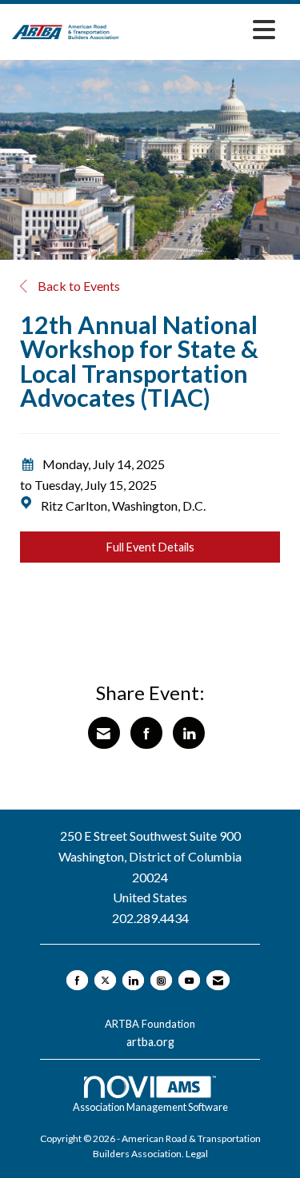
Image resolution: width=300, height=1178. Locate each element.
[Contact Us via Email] (218, 980)
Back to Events (77, 285)
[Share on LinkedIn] (189, 733)
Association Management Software (150, 1106)
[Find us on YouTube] (189, 980)
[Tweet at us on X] (105, 980)
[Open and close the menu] (201, 29)
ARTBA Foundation (150, 1023)
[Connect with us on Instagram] (161, 980)
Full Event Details (150, 547)
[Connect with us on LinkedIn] (133, 980)
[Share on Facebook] (146, 733)
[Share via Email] (104, 733)
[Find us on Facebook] (77, 980)
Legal (197, 1154)
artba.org (150, 1042)
